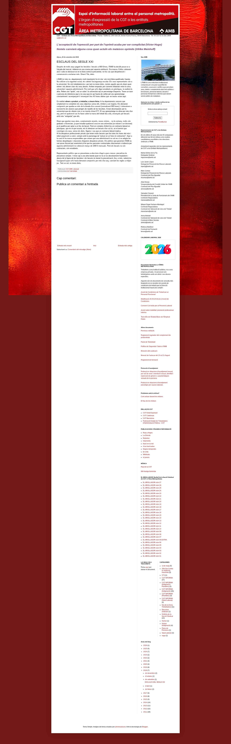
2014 (145, 702)
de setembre (150, 679)
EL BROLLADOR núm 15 (152, 515)
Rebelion (146, 438)
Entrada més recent (64, 246)
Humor (164, 621)
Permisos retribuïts (147, 331)
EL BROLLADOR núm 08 (152, 534)
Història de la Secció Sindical (167, 615)
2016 (145, 696)
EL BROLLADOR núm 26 (152, 485)
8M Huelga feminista (148, 471)
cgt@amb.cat (61, 38)
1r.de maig (165, 566)
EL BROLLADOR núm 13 (152, 521)
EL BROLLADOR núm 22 (152, 496)
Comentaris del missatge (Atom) (79, 249)
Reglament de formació (149, 360)
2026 (145, 645)
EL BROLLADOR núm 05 (152, 545)
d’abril (147, 686)
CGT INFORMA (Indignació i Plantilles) (167, 584)
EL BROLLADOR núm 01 (152, 556)
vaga (163, 636)
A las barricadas (149, 446)
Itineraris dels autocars (149, 351)
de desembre (150, 673)
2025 (145, 649)
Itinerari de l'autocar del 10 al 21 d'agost (155, 355)
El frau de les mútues (148, 401)
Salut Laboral (167, 633)
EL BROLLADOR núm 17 (152, 510)
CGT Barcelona (148, 418)
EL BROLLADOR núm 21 (152, 499)
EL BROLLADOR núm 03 (152, 551)
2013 (145, 706)
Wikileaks (146, 454)
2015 (145, 699)
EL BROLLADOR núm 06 (152, 542)
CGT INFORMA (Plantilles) (167, 595)
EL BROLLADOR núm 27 (152, 482)
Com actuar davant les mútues (152, 396)
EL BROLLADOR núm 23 (152, 493)
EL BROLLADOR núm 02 (152, 553)
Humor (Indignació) (166, 624)
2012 (145, 709)
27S (163, 575)
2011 (145, 712)
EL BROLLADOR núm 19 (152, 504)
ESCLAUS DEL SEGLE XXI (155, 682)
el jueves (146, 457)
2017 (145, 693)
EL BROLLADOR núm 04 (152, 548)
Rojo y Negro (148, 433)
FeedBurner (162, 122)
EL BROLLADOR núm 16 (152, 512)
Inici (94, 246)
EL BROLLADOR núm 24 (152, 491)
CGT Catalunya (148, 415)
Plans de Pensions (165, 629)
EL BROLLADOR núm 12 (152, 523)
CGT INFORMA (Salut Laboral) (167, 599)
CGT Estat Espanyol (150, 413)
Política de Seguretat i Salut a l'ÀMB (154, 346)
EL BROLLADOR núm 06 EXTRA (155, 540)
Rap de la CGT (146, 467)
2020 (145, 664)
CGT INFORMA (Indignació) (167, 590)
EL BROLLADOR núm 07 (152, 537)
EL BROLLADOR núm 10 (152, 529)
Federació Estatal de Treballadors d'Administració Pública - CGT (155, 422)
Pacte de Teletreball (148, 342)
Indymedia (147, 441)
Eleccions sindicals (165, 610)
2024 (145, 652)
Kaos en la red (148, 444)
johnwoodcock (120, 727)
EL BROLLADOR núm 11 (152, 526)
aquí (147, 567)
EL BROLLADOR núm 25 (152, 488)
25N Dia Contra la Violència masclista (167, 570)
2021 (145, 661)
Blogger (145, 727)
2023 (145, 655)
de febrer (148, 689)
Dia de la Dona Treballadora (167, 606)
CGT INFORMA (72, 171)
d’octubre (148, 676)
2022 (145, 658)
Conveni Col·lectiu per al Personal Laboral (156, 306)
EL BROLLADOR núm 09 (152, 531)
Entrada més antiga (125, 246)
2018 (145, 670)
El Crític (146, 452)
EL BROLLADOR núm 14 (152, 518)
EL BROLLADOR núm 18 (152, 507)
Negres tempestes (149, 449)
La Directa (146, 435)
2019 (145, 667)
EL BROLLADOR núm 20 (152, 502)
